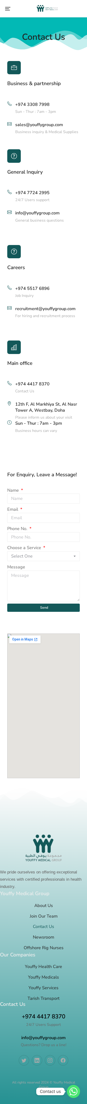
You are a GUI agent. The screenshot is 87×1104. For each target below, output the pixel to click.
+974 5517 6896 (32, 288)
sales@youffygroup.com (39, 125)
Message (16, 567)
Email (13, 509)
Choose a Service (24, 548)
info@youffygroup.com (37, 213)
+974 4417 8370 (32, 384)
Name (13, 490)
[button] (8, 8)
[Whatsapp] (73, 1091)
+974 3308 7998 (32, 104)
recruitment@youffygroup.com (45, 309)
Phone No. (18, 529)
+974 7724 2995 (32, 193)
